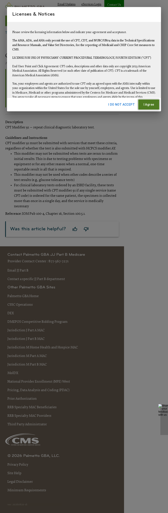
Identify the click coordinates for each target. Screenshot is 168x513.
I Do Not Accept (121, 104)
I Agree (149, 104)
